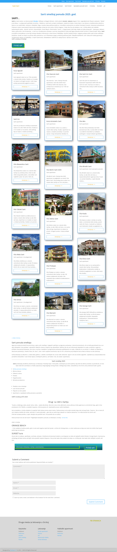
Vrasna (40, 533)
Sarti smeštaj (22, 537)
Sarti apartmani (70, 1)
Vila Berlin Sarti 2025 (54, 170)
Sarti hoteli (78, 1)
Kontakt (103, 1)
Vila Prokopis (51, 266)
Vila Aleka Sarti (19, 254)
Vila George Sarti (85, 306)
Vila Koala (83, 214)
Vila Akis (82, 121)
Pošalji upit (18, 45)
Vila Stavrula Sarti (53, 74)
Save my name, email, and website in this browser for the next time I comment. (37, 497)
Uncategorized (27, 257)
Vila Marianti (51, 313)
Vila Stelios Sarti (52, 219)
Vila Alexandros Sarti (21, 164)
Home (63, 1)
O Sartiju (97, 1)
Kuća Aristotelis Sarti (54, 121)
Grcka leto (65, 417)
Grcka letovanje (42, 539)
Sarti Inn (17, 119)
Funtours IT (13, 550)
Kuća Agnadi (18, 71)
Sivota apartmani (43, 531)
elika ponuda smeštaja (20, 369)
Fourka (20, 539)
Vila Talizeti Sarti (19, 209)
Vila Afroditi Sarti (85, 166)
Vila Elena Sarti (84, 259)
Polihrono (21, 533)
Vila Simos (17, 300)
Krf (39, 535)
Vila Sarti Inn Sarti (85, 74)
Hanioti (21, 535)
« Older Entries (16, 338)
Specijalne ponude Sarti (88, 1)
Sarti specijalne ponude (96, 169)
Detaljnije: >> (25, 86)
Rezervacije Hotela (43, 537)
